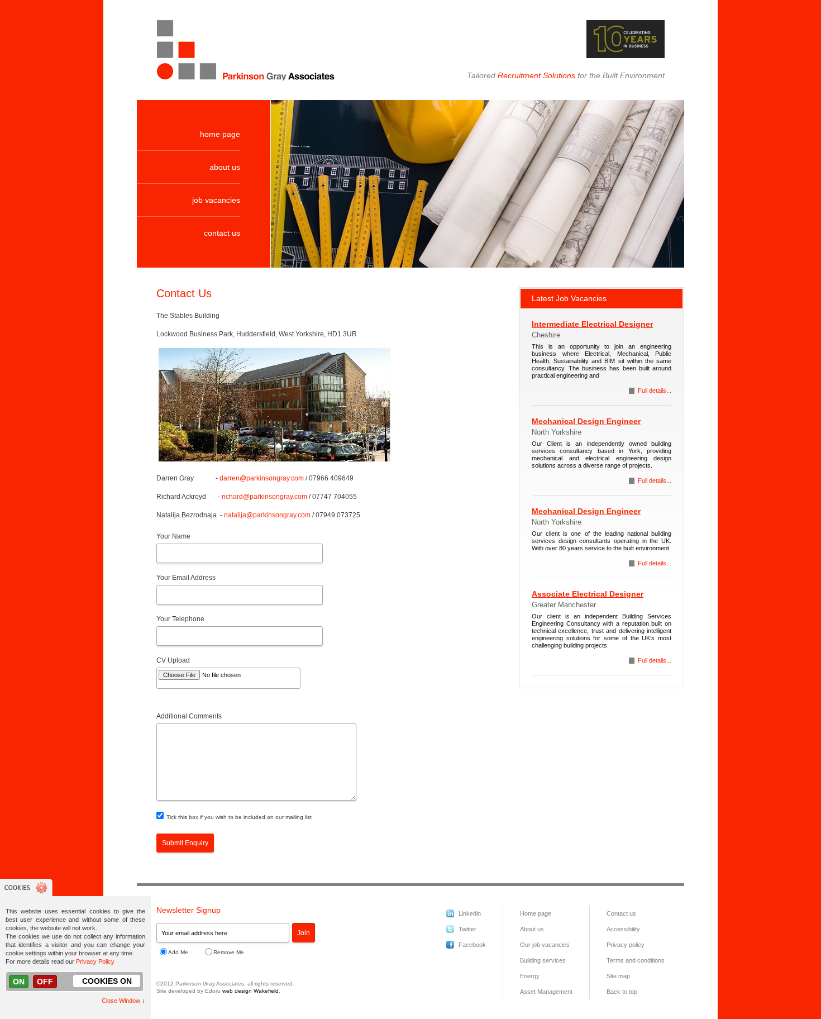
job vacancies (216, 200)
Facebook (472, 944)
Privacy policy (626, 944)
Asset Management (546, 991)
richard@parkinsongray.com (264, 497)
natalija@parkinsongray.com (267, 515)
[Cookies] (26, 894)
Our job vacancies (545, 944)
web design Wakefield (250, 991)
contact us (222, 232)
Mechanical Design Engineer (586, 421)
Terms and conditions (636, 960)
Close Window (121, 1000)
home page (220, 134)
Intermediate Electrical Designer (592, 324)
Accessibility (623, 929)
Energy (530, 976)
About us (532, 929)
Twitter (467, 929)
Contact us (621, 913)
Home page (535, 913)
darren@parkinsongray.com (261, 478)
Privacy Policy (95, 961)
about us (224, 167)
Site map (618, 976)
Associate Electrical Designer (587, 593)
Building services (543, 960)
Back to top (622, 991)
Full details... (654, 390)
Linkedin (470, 913)
